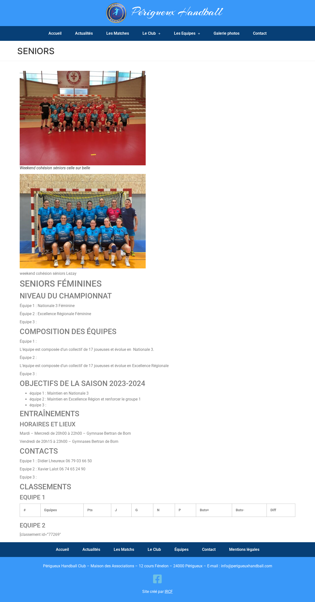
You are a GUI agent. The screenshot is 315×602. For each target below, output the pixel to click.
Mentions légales (244, 549)
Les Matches (117, 33)
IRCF (169, 591)
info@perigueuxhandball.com (246, 566)
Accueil (55, 33)
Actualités (84, 33)
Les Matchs (124, 549)
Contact (260, 33)
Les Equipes (184, 33)
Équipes (181, 549)
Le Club (149, 33)
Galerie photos (226, 33)
